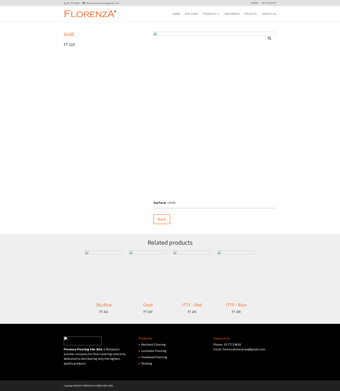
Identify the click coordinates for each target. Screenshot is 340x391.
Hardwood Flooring (154, 357)
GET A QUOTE (269, 3)
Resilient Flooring (153, 344)
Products (209, 14)
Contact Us (269, 14)
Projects (251, 14)
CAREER (255, 3)
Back (162, 219)
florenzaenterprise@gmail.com (243, 349)
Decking (146, 363)
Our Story (191, 14)
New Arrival (232, 14)
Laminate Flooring (153, 351)
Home (176, 14)
